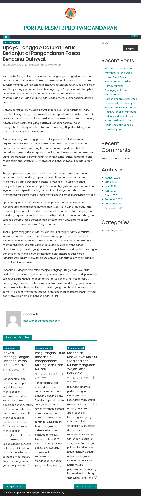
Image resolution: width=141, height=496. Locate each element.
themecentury (56, 492)
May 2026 (111, 186)
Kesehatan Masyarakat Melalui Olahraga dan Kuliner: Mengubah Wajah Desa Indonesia (82, 363)
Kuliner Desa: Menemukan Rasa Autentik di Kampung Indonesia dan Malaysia (121, 112)
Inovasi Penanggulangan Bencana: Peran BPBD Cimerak (16, 359)
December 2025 (114, 208)
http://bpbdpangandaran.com (41, 320)
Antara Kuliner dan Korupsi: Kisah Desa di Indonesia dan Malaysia (121, 125)
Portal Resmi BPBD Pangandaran (70, 28)
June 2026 (111, 182)
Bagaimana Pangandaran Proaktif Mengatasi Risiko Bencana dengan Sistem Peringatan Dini (16, 486)
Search (106, 42)
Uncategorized (11, 42)
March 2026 (112, 195)
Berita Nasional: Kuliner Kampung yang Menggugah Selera (118, 86)
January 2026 (113, 203)
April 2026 (111, 190)
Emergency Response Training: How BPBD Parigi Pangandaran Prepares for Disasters (87, 486)
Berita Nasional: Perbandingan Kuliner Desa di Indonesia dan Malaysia (121, 99)
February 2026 (113, 199)
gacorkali (33, 65)
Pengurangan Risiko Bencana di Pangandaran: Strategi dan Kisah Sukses (50, 361)
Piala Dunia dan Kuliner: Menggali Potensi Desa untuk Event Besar (119, 73)
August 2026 (112, 177)
